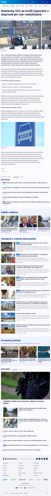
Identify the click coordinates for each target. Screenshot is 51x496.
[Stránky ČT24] (5, 479)
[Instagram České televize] (37, 459)
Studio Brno (36, 465)
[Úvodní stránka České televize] (10, 459)
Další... (36, 5)
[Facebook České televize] (39, 459)
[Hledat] (43, 2)
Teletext (5, 468)
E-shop (4, 473)
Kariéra (35, 470)
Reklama (5, 465)
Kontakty (36, 475)
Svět (26, 5)
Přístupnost (26, 493)
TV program (5, 463)
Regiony (31, 5)
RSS (47, 493)
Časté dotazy (6, 475)
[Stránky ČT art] (39, 479)
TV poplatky (21, 465)
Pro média (20, 463)
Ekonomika (4, 171)
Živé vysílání (36, 463)
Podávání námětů (22, 473)
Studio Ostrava (21, 468)
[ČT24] (3, 2)
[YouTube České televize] (42, 459)
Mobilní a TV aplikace (38, 473)
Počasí (19, 470)
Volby (17, 5)
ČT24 (10, 171)
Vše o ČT (20, 475)
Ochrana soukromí (18, 493)
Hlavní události (5, 5)
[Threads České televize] (47, 459)
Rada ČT (5, 470)
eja (1, 18)
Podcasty (35, 468)
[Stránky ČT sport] (13, 479)
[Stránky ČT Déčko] (31, 479)
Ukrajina (12, 5)
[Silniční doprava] (25, 34)
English (12, 493)
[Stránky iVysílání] (23, 479)
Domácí (22, 5)
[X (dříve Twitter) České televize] (44, 459)
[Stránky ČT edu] (46, 479)
